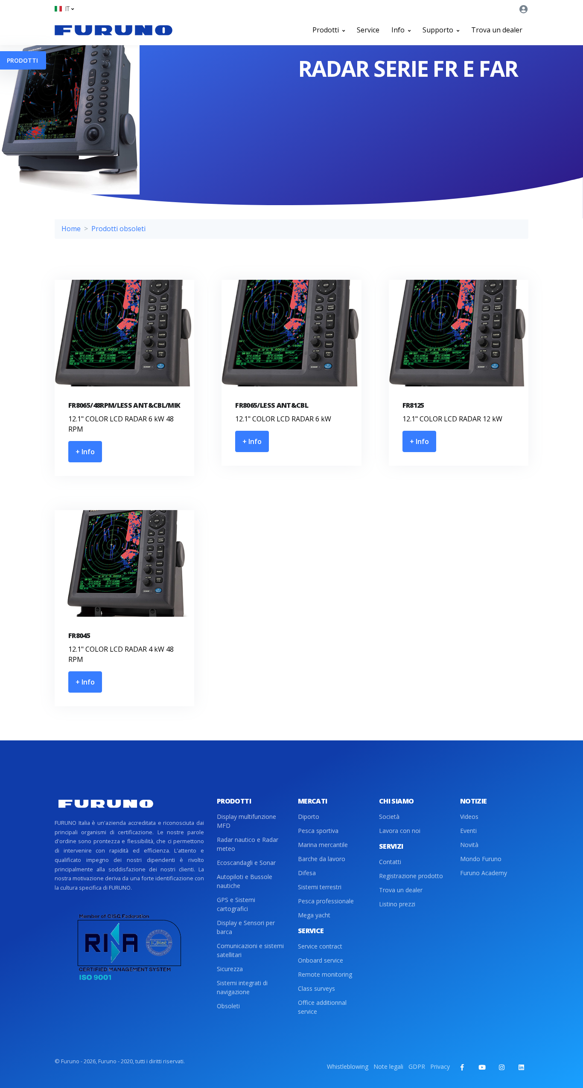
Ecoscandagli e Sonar (246, 863)
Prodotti (326, 30)
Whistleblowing (347, 1066)
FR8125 (413, 405)
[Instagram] (501, 1067)
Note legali (388, 1066)
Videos (469, 816)
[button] (64, 8)
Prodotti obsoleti (118, 228)
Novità (469, 845)
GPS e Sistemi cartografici (236, 904)
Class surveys (316, 988)
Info (398, 30)
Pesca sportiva (318, 831)
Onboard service (320, 960)
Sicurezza (230, 969)
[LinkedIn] (521, 1067)
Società (389, 816)
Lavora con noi (399, 831)
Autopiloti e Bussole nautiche (244, 881)
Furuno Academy (483, 873)
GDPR (416, 1066)
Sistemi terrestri (319, 887)
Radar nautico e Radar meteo (247, 844)
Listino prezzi (397, 904)
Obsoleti (228, 1006)
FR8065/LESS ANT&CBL (271, 405)
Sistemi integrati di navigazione (242, 987)
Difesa (307, 873)
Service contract (320, 946)
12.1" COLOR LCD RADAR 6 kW (283, 419)
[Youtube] (482, 1067)
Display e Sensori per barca (246, 927)
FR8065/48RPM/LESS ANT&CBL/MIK (124, 405)
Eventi (468, 831)
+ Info (85, 451)
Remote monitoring (325, 974)
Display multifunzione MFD (246, 821)
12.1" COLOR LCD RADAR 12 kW (452, 419)
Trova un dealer (496, 30)
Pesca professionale (326, 901)
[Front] (113, 30)
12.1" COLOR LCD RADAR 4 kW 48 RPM (121, 654)
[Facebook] (462, 1067)
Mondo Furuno (480, 859)
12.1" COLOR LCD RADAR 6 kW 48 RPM (121, 424)
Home (71, 228)
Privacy (440, 1066)
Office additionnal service (322, 1006)
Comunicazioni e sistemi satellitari (250, 950)
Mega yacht (314, 915)
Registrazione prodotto (411, 876)
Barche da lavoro (321, 859)
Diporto (308, 816)
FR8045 (79, 635)
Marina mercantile (323, 845)
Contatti (390, 862)
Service (368, 30)
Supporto (439, 30)
